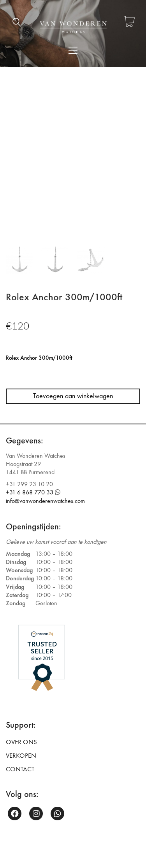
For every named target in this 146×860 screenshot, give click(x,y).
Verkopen (21, 756)
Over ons (21, 742)
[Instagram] (36, 813)
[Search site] (16, 23)
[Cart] (129, 22)
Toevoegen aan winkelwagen (73, 396)
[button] (73, 50)
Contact (20, 769)
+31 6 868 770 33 (29, 492)
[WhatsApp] (57, 813)
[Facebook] (14, 813)
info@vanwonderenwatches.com (45, 500)
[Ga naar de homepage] (73, 27)
